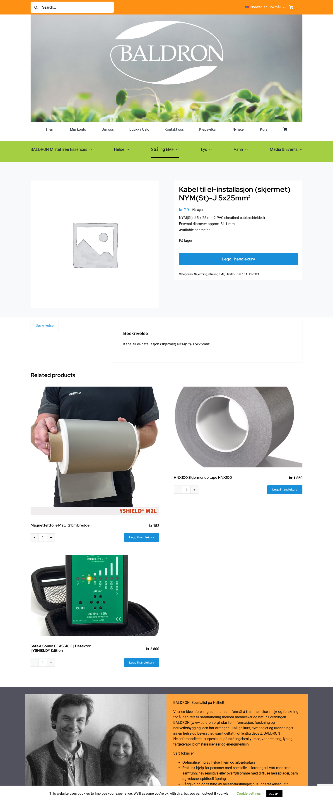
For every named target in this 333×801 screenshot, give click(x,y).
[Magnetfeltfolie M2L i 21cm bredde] (95, 451)
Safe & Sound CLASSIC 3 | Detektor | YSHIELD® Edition (61, 648)
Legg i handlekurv (238, 259)
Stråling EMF (216, 274)
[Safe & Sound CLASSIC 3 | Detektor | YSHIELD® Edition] (95, 595)
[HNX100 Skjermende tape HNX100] (238, 427)
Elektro (230, 274)
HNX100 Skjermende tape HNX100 (203, 477)
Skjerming (200, 274)
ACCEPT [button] (274, 793)
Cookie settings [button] (249, 793)
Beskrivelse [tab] (44, 325)
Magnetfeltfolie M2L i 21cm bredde (60, 525)
